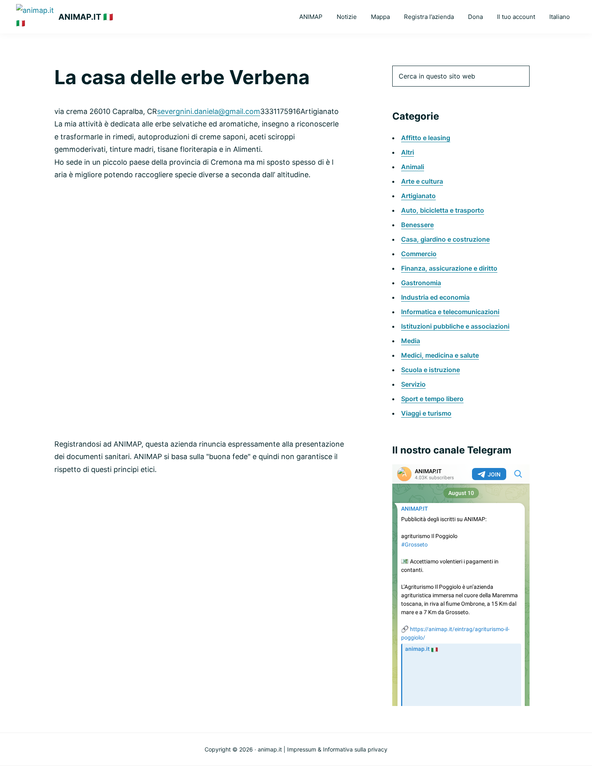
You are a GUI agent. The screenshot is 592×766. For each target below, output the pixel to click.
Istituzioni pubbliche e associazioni (455, 326)
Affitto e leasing (425, 138)
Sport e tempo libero (432, 399)
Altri (407, 152)
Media (410, 341)
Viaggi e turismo (426, 413)
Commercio (419, 254)
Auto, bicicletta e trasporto (442, 210)
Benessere (417, 225)
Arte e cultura (422, 181)
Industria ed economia (435, 297)
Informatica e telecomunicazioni (450, 312)
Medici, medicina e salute (440, 355)
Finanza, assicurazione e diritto (449, 268)
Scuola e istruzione (430, 370)
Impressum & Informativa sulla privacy (337, 749)
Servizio (413, 384)
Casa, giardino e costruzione (445, 239)
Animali (412, 167)
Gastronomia (421, 283)
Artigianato (418, 196)
